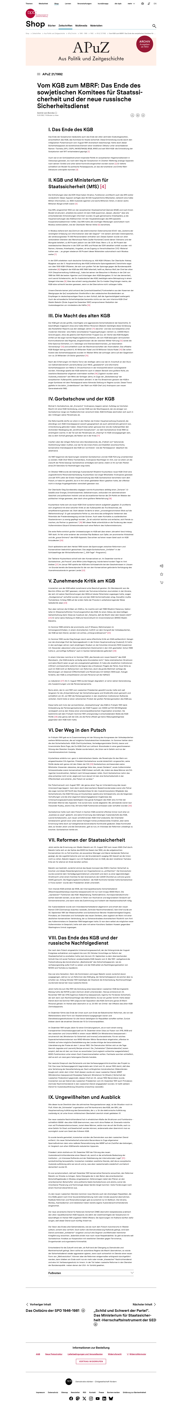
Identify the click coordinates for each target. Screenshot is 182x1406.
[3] (77, 169)
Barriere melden (113, 1392)
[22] (83, 570)
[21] (56, 564)
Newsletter (75, 1392)
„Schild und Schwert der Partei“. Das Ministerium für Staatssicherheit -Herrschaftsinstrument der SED (125, 1315)
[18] (110, 498)
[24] (50, 618)
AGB (38, 1354)
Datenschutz (53, 1392)
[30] (130, 806)
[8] (59, 269)
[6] (99, 225)
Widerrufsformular (137, 1354)
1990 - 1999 (83, 33)
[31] (123, 1158)
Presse (101, 1392)
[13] (62, 347)
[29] (91, 764)
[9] (65, 281)
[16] (96, 373)
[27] (62, 681)
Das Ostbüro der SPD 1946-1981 (53, 1310)
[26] (114, 651)
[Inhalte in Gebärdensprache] (149, 4)
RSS (84, 1392)
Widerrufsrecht (115, 1354)
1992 (91, 33)
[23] (65, 603)
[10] (88, 305)
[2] (116, 163)
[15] (86, 355)
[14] (120, 349)
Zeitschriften (36, 33)
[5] (76, 204)
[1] (89, 151)
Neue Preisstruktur (53, 1354)
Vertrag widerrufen (91, 1361)
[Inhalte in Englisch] (155, 4)
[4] (103, 186)
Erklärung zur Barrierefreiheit (134, 1392)
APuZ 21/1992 (101, 33)
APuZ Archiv (72, 33)
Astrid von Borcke (47, 113)
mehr (131, 4)
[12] (121, 341)
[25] (109, 633)
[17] (98, 436)
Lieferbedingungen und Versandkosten (85, 1354)
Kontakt (92, 1392)
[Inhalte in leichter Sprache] (142, 4)
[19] (80, 522)
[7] (55, 254)
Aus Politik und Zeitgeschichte (54, 33)
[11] (93, 329)
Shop (27, 33)
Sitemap (64, 1392)
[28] (56, 717)
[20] (61, 540)
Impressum (40, 1392)
